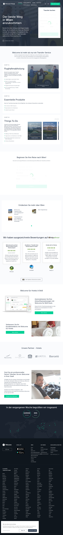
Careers (32, 458)
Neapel (15, 500)
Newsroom (33, 450)
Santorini (16, 508)
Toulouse (4, 515)
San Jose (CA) (28, 507)
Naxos (38, 500)
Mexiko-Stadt (16, 497)
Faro (50, 483)
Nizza (4, 502)
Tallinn (38, 512)
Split (38, 510)
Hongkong (51, 486)
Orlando (15, 502)
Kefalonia (27, 489)
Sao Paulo (27, 508)
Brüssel (38, 475)
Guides (33, 2)
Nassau (27, 500)
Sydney (15, 512)
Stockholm (51, 510)
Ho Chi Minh (39, 486)
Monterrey (5, 499)
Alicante (27, 468)
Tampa (50, 512)
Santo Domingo (6, 508)
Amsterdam (51, 468)
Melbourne (5, 497)
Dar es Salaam (28, 481)
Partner (42, 450)
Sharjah (4, 510)
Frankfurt (16, 484)
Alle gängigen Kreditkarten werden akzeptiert (54, 449)
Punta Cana (16, 505)
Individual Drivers (44, 452)
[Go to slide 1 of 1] (31, 225)
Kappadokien (16, 478)
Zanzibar (4, 518)
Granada (50, 484)
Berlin (4, 473)
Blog (32, 449)
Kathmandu (16, 489)
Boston (4, 475)
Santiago (50, 507)
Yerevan (15, 516)
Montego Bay (51, 497)
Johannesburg (5, 489)
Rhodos (27, 505)
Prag (3, 505)
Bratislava (16, 475)
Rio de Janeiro (51, 505)
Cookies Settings (6, 530)
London (4, 492)
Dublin (4, 483)
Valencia (27, 515)
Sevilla (50, 508)
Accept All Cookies (32, 530)
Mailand (38, 497)
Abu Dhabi (16, 468)
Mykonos (39, 499)
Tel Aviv (4, 513)
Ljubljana (50, 491)
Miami (27, 497)
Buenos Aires (16, 476)
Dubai (50, 481)
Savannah (39, 508)
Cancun (50, 476)
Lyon (38, 492)
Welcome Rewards (34, 455)
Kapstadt (4, 478)
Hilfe (8, 449)
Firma (32, 447)
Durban (27, 483)
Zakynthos (51, 516)
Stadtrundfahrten (27, 2)
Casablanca (28, 478)
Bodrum (27, 473)
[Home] (8, 445)
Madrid (4, 494)
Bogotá (38, 473)
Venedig (38, 515)
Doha (38, 481)
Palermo (38, 502)
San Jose (16, 507)
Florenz (4, 484)
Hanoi (15, 486)
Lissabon (39, 491)
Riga (38, 505)
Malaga (15, 494)
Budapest (4, 476)
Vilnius (4, 516)
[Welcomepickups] (9, 4)
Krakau (4, 491)
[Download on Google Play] (22, 452)
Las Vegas (16, 491)
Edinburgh (39, 483)
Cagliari (27, 476)
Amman (38, 468)
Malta (38, 494)
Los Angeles (16, 492)
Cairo (38, 476)
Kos (49, 489)
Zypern (4, 481)
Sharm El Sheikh (17, 510)
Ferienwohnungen (44, 449)
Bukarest (50, 475)
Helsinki (27, 486)
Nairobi (50, 499)
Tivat (50, 513)
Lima (26, 491)
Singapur (27, 510)
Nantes (4, 500)
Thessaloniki (28, 513)
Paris (50, 502)
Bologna (50, 473)
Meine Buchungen (55, 3)
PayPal (52, 452)
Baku (38, 470)
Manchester (51, 494)
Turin (15, 515)
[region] (20, 527)
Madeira (50, 492)
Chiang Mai (51, 478)
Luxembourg (28, 492)
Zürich (15, 518)
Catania (38, 478)
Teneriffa (16, 513)
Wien (50, 515)
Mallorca (27, 494)
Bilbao (15, 473)
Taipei (27, 512)
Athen (27, 470)
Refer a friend (33, 457)
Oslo (27, 502)
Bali (49, 470)
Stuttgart (4, 512)
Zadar (27, 516)
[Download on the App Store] (22, 449)
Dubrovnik (16, 483)
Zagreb (38, 516)
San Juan (39, 507)
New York (50, 500)
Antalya (15, 470)
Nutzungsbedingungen (35, 452)
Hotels (42, 447)
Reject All (23, 530)
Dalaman (15, 481)
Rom (3, 507)
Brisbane (27, 475)
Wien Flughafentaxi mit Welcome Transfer (43, 86)
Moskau (15, 499)
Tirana (38, 513)
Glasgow (27, 484)
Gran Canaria (39, 484)
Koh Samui (39, 489)
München (27, 499)
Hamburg (4, 486)
